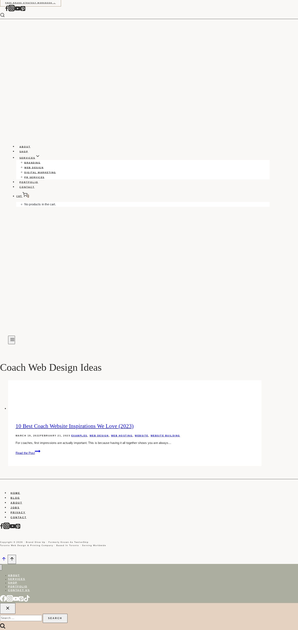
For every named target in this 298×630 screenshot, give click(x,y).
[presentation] (135, 395)
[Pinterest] (22, 10)
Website (141, 435)
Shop (23, 151)
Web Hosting (122, 435)
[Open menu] (11, 340)
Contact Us (19, 590)
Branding (32, 162)
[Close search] (7, 608)
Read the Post (28, 453)
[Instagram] (11, 10)
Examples (79, 435)
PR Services (34, 177)
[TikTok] (27, 600)
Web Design (34, 167)
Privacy (18, 512)
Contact (27, 187)
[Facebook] (6, 10)
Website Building (165, 435)
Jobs (15, 507)
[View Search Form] (5, 15)
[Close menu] (1, 567)
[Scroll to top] (4, 560)
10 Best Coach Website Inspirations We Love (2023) (75, 426)
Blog (15, 497)
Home (15, 493)
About (25, 146)
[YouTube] (17, 10)
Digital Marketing (40, 172)
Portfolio (28, 182)
